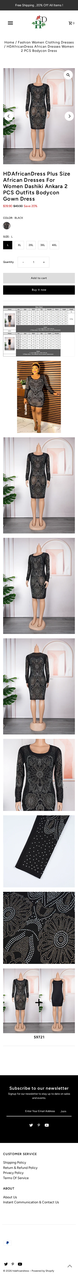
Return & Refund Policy (20, 1168)
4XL (54, 245)
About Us (10, 1197)
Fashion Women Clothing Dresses (46, 42)
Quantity (8, 261)
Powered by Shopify (43, 1270)
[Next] (69, 116)
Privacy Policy (13, 1173)
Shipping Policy (14, 1162)
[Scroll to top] (70, 1266)
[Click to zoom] (68, 74)
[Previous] (8, 116)
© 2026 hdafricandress (16, 1270)
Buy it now (39, 289)
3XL (42, 245)
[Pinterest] (39, 1126)
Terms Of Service (16, 1178)
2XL (31, 245)
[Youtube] (47, 1126)
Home (9, 42)
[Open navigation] (10, 23)
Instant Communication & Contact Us (31, 1202)
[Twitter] (31, 1126)
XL (19, 245)
